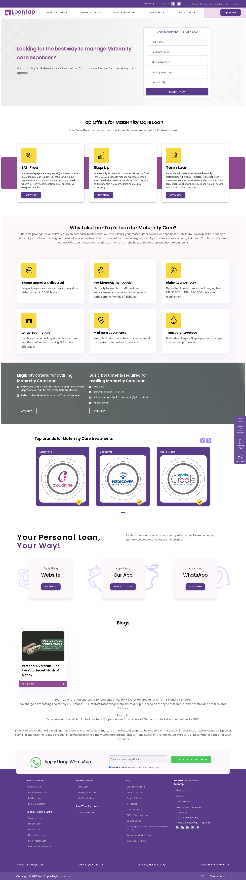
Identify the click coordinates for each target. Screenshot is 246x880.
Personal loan (34, 787)
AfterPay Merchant (85, 798)
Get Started (51, 586)
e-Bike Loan (155, 12)
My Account (194, 4)
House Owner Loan (36, 835)
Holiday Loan (34, 824)
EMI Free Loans (35, 798)
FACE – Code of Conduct (138, 815)
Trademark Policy (135, 809)
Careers (179, 796)
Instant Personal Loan (38, 792)
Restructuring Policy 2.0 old (139, 835)
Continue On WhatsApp (191, 759)
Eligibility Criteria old (136, 787)
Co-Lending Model (135, 821)
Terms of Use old (134, 792)
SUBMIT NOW (177, 91)
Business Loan (89, 12)
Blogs (228, 4)
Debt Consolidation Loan (39, 846)
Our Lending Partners (136, 841)
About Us (218, 4)
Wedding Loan (34, 818)
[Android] (173, 3)
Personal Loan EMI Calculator (189, 807)
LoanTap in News (183, 802)
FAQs (235, 4)
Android (118, 586)
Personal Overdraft (36, 804)
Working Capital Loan (87, 792)
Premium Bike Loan (86, 812)
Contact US (207, 4)
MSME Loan (82, 787)
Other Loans (185, 12)
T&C (202, 876)
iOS (130, 586)
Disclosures (132, 804)
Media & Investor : (193, 822)
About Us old (182, 790)
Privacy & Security (135, 798)
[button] (202, 440)
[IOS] (178, 3)
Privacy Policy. (152, 767)
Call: (187, 817)
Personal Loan (56, 12)
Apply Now (230, 12)
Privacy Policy (218, 876)
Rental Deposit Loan (37, 841)
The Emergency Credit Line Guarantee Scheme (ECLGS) (147, 828)
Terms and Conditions (134, 767)
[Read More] (43, 658)
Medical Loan (34, 829)
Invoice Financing (124, 12)
